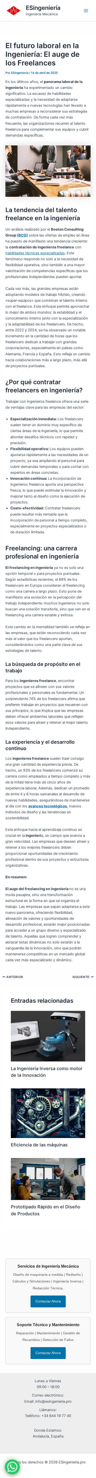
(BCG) (22, 235)
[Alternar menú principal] (86, 10)
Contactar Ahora (48, 1301)
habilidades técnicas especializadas (35, 253)
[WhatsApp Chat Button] (12, 1466)
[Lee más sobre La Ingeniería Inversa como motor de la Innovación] (48, 1036)
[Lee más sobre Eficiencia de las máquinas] (48, 1113)
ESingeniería (43, 7)
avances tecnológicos (47, 806)
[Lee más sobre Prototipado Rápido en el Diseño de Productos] (48, 1179)
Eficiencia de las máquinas (39, 1144)
